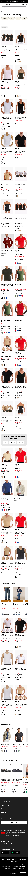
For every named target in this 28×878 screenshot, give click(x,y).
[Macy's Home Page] (7, 5)
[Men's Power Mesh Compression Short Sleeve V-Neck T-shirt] (21, 139)
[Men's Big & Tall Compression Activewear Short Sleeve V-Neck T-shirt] (21, 520)
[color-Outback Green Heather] (19, 751)
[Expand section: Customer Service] (14, 801)
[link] (7, 52)
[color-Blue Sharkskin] (26, 614)
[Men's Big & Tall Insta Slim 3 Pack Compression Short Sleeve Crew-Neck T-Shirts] (7, 553)
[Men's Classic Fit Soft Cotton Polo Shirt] (19, 735)
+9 (20, 614)
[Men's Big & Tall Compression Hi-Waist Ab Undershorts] (7, 206)
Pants (18, 18)
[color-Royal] (18, 263)
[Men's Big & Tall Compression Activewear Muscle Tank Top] (21, 273)
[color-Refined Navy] (6, 751)
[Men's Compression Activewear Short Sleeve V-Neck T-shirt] (21, 455)
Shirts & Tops (5, 18)
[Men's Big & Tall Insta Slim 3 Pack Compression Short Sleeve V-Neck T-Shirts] (21, 692)
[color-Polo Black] (4, 751)
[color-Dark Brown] (4, 791)
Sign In (22, 4)
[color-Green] (15, 296)
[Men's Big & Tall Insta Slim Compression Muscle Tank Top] (21, 375)
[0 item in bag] (26, 5)
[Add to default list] (12, 729)
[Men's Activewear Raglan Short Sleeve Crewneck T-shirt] (7, 273)
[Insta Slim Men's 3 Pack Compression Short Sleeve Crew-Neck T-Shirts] (7, 37)
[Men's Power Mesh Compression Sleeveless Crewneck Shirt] (7, 106)
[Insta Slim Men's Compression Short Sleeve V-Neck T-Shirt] (7, 455)
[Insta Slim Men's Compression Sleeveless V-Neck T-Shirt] (21, 37)
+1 (8, 750)
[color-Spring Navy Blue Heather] (16, 751)
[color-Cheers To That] (7, 614)
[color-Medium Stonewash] (19, 614)
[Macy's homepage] (2, 12)
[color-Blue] (18, 477)
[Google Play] (15, 852)
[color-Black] (15, 61)
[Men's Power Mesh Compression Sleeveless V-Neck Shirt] (7, 139)
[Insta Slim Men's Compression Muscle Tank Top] (7, 174)
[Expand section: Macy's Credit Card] (14, 805)
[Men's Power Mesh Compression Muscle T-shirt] (7, 487)
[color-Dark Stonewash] (14, 614)
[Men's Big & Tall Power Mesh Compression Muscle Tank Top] (21, 553)
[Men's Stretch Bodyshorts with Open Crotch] (21, 106)
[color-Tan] (20, 61)
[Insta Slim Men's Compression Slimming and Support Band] (21, 72)
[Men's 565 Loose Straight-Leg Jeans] (7, 593)
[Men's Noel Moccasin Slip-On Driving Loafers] (17, 770)
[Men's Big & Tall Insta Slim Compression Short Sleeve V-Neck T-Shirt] (7, 520)
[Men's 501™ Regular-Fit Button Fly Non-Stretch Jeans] (19, 593)
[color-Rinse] (16, 614)
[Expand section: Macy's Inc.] (14, 812)
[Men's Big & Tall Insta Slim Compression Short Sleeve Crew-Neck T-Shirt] (21, 625)
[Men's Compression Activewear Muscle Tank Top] (7, 308)
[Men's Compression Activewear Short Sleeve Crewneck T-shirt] (21, 241)
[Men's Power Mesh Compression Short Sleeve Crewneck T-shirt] (7, 375)
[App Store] (5, 852)
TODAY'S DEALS (4, 1)
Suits (12, 18)
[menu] (2, 4)
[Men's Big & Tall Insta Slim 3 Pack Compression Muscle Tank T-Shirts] (7, 343)
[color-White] (18, 61)
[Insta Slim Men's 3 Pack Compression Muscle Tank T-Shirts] (21, 206)
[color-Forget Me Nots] (5, 614)
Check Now (16, 835)
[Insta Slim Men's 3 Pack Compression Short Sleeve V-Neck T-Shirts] (7, 408)
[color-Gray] (20, 263)
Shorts (24, 18)
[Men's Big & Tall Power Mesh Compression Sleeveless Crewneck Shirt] (7, 657)
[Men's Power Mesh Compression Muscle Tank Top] (7, 72)
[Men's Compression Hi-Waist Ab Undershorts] (21, 408)
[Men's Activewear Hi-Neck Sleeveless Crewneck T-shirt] (21, 308)
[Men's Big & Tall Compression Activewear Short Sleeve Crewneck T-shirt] (21, 343)
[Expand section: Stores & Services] (14, 809)
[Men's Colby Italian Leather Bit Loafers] (6, 770)
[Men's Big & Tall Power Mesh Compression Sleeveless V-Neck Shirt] (7, 692)
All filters (22, 437)
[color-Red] (15, 263)
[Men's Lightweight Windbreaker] (7, 735)
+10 (9, 614)
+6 (20, 750)
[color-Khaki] (2, 751)
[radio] (16, 61)
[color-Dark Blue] (13, 791)
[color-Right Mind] (2, 614)
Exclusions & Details (10, 835)
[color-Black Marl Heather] (14, 751)
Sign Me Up (14, 822)
